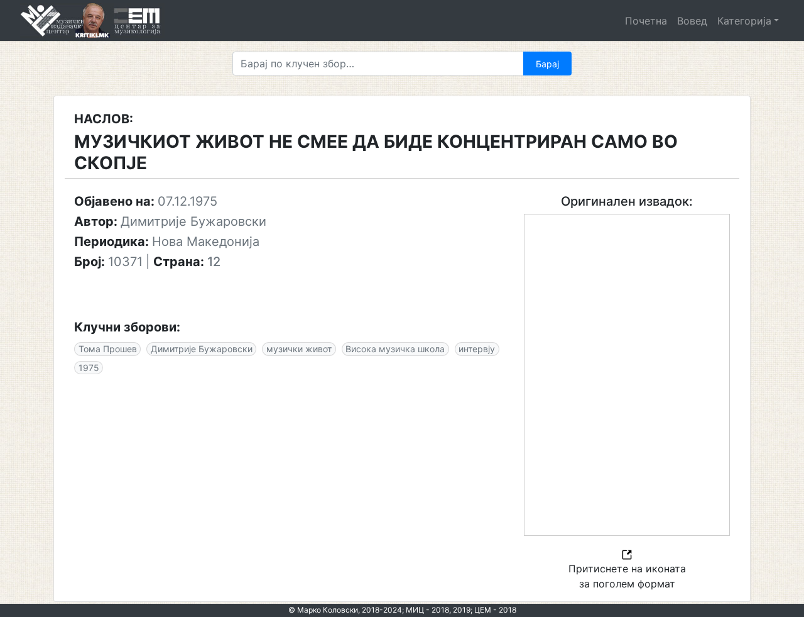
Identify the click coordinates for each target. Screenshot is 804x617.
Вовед (692, 20)
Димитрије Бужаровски (202, 348)
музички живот (299, 348)
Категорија (744, 20)
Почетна (646, 20)
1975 (89, 367)
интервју (477, 348)
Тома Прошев (108, 348)
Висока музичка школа (395, 348)
